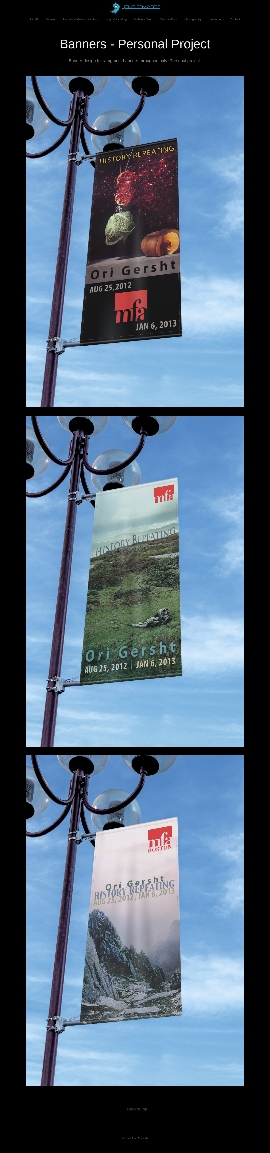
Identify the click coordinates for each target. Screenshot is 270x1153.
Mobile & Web (143, 19)
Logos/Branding (116, 19)
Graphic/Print (168, 19)
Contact (235, 19)
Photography (192, 19)
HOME (34, 19)
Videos (50, 19)
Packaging (216, 19)
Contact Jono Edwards (135, 1138)
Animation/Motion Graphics (80, 19)
